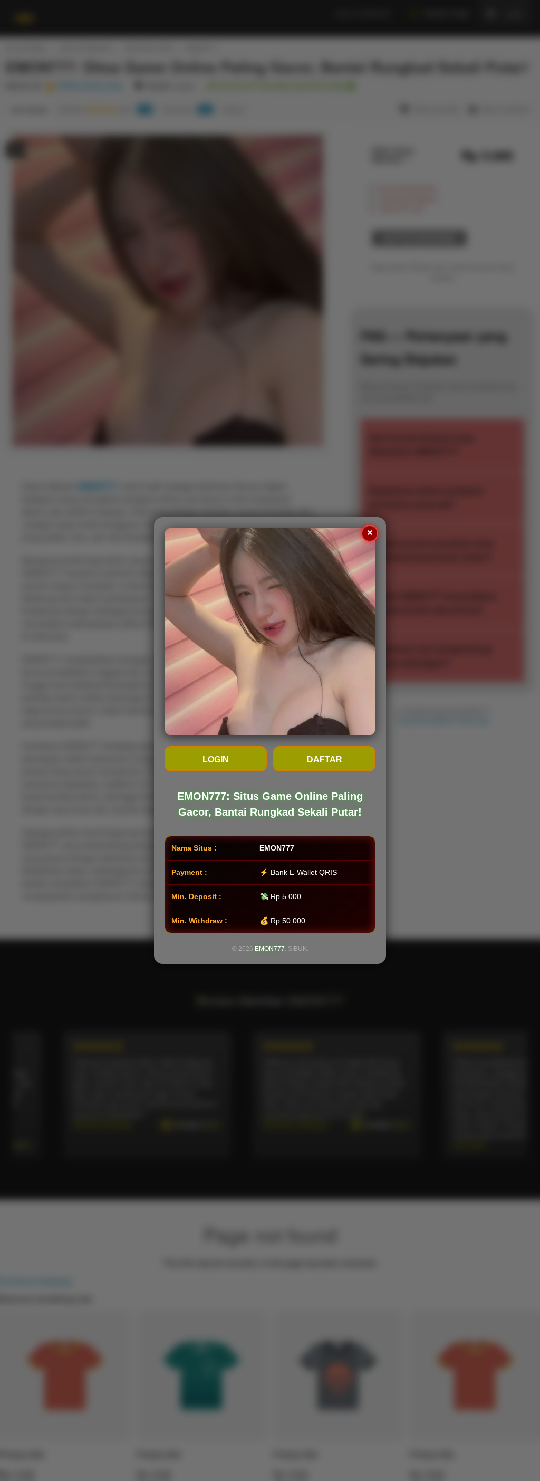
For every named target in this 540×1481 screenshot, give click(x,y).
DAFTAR (324, 759)
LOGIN (215, 759)
